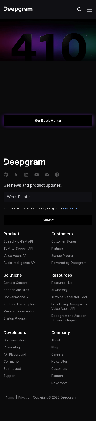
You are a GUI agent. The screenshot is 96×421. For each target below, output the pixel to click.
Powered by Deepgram (68, 263)
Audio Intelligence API (19, 263)
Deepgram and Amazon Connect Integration (68, 318)
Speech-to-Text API (18, 241)
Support (9, 376)
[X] (16, 174)
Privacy (23, 397)
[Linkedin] (26, 174)
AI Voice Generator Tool (69, 297)
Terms (10, 397)
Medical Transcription (19, 311)
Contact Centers (15, 283)
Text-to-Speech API (18, 248)
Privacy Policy (71, 208)
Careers (57, 354)
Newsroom (59, 383)
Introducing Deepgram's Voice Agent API (69, 306)
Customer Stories (64, 241)
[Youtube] (36, 174)
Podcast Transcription (20, 304)
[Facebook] (57, 174)
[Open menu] (89, 9)
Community (12, 361)
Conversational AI (16, 297)
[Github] (6, 174)
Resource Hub (62, 283)
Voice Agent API (15, 255)
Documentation (15, 340)
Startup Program (63, 255)
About (55, 340)
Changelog (12, 347)
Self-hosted (12, 368)
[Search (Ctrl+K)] (79, 9)
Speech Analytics (16, 290)
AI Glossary (59, 290)
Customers (59, 368)
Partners (57, 248)
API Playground (15, 354)
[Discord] (47, 174)
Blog (54, 347)
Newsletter (59, 361)
